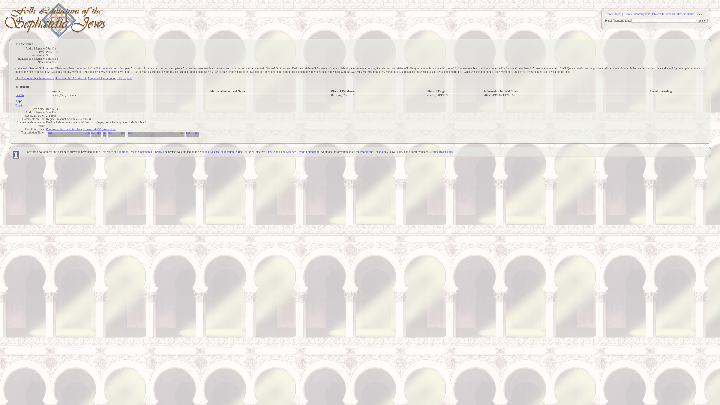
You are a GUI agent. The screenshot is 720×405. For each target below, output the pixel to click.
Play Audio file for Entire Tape (64, 129)
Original (127, 78)
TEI (119, 78)
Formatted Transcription (102, 78)
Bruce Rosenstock (442, 151)
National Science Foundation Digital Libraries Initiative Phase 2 (237, 151)
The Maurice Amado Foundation (300, 151)
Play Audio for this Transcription (34, 78)
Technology (381, 151)
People (364, 151)
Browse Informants (663, 14)
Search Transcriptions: (617, 20)
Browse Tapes (612, 14)
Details (20, 95)
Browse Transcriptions (636, 14)
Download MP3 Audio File (71, 78)
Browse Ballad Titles (689, 14)
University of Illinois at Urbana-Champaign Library (130, 151)
